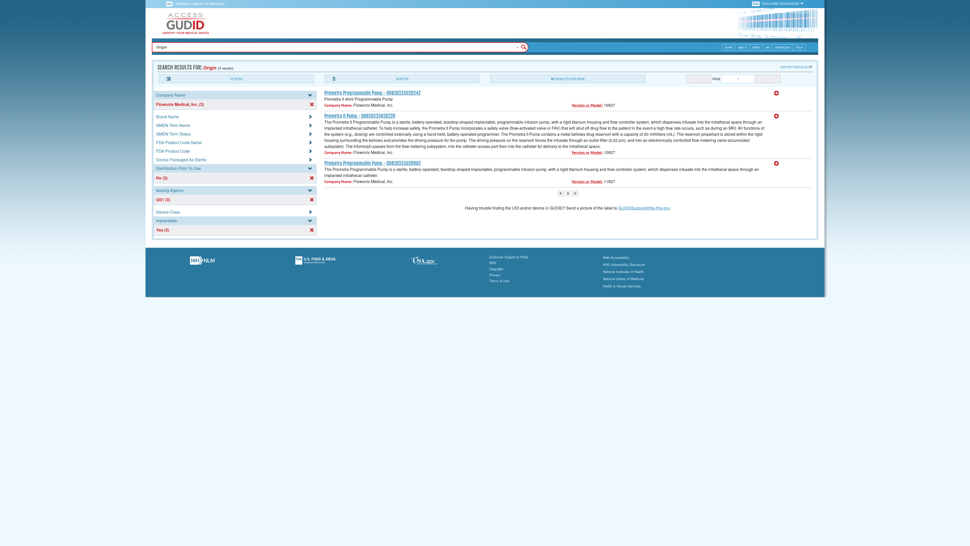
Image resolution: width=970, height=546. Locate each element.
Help (799, 47)
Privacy (494, 274)
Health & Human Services (622, 286)
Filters (236, 79)
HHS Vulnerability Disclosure (624, 264)
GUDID (186, 23)
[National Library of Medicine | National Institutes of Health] (202, 261)
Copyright (496, 268)
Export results (794, 67)
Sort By (402, 79)
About (742, 47)
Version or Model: (587, 105)
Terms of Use (499, 280)
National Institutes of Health (623, 271)
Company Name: (338, 105)
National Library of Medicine (200, 4)
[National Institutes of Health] (171, 3)
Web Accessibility (616, 257)
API (767, 47)
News (756, 47)
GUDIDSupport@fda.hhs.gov (644, 208)
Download (783, 47)
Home (729, 47)
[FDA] (756, 3)
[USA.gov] (428, 261)
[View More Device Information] (776, 93)
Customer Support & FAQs (508, 257)
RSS (492, 262)
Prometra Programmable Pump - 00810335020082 (372, 163)
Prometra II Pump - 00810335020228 (359, 116)
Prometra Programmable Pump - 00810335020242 (372, 93)
